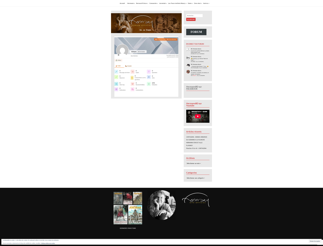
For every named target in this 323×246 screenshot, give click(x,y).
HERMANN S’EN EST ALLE (194, 142)
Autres (205, 3)
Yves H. (194, 75)
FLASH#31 (189, 145)
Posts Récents (172, 39)
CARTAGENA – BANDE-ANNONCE (196, 137)
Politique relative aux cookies (48, 243)
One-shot (197, 3)
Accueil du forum (161, 39)
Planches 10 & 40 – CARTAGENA (196, 148)
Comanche (153, 3)
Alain (194, 61)
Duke (190, 3)
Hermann (130, 3)
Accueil (122, 3)
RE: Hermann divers (196, 49)
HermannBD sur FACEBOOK (194, 87)
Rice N (194, 53)
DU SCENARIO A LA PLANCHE (195, 140)
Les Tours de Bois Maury (176, 3)
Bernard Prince (141, 3)
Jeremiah (162, 3)
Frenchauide (196, 67)
